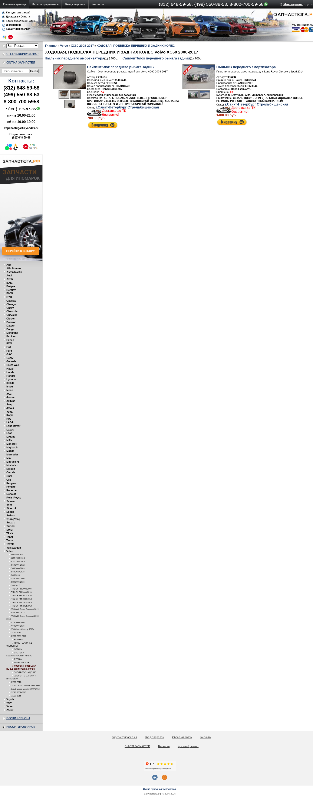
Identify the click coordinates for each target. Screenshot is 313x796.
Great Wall (12, 365)
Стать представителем (20, 20)
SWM (9, 529)
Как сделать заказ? (18, 12)
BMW (9, 293)
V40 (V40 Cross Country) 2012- (25, 609)
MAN (9, 440)
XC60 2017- (16, 682)
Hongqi (10, 375)
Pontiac (11, 486)
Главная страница (14, 4)
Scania (10, 501)
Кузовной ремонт (188, 746)
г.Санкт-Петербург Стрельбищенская (127, 107)
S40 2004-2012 (17, 565)
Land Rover (13, 426)
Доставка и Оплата (18, 16)
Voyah (10, 699)
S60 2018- (15, 575)
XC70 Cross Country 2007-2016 (25, 689)
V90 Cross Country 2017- (22, 629)
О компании (13, 24)
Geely (9, 358)
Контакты (98, 4)
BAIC (9, 282)
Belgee (10, 286)
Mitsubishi (12, 461)
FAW (9, 343)
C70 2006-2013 (18, 562)
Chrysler (11, 314)
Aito (8, 264)
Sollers (10, 515)
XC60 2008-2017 (18, 636)
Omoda (10, 472)
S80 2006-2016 (17, 582)
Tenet (9, 537)
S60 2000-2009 (17, 568)
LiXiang (10, 436)
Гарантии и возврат (18, 28)
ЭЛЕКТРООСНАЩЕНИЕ (25, 672)
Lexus (10, 429)
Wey (9, 702)
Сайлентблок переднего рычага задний (156, 58)
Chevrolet (12, 311)
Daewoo (11, 322)
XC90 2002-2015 (18, 692)
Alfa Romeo (13, 268)
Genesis (11, 361)
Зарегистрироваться (45, 4)
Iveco (9, 390)
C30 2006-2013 (18, 558)
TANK (9, 533)
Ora (8, 479)
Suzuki (10, 526)
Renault (11, 494)
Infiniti (10, 382)
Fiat (8, 347)
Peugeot (11, 483)
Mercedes (12, 454)
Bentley (11, 290)
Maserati (11, 443)
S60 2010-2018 (17, 572)
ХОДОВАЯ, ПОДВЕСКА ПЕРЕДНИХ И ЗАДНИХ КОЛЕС (136, 45)
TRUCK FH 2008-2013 (21, 592)
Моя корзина (293, 4)
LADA (10, 422)
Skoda (10, 511)
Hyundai (11, 379)
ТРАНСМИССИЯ (21, 663)
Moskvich (12, 465)
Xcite (9, 706)
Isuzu (9, 386)
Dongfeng (12, 332)
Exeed (10, 340)
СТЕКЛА (18, 659)
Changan (11, 304)
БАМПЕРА (18, 640)
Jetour (10, 408)
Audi (9, 275)
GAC (9, 354)
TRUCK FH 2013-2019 (21, 596)
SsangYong (13, 519)
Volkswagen (13, 547)
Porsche (11, 490)
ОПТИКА (18, 649)
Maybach (11, 447)
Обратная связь (182, 737)
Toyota (10, 544)
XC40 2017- (16, 633)
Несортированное (20, 726)
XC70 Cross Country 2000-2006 (25, 686)
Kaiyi (9, 415)
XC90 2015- (16, 696)
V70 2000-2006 (17, 622)
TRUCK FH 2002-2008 (21, 589)
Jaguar (10, 400)
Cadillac (11, 300)
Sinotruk (11, 508)
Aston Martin (14, 272)
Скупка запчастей (20, 62)
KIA (8, 418)
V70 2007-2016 (17, 626)
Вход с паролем (75, 4)
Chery (10, 307)
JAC (9, 393)
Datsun (10, 325)
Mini (8, 458)
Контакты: (21, 81)
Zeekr (9, 710)
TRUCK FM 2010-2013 (21, 602)
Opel (9, 476)
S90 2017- (15, 585)
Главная (51, 45)
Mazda (10, 450)
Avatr (9, 279)
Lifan (9, 433)
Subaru (10, 522)
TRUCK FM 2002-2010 (21, 599)
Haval (9, 368)
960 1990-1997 (17, 555)
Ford (9, 350)
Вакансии (164, 746)
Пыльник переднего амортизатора (74, 58)
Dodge (10, 329)
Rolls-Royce (13, 497)
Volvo (9, 551)
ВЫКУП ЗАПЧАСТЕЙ (137, 746)
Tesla (9, 540)
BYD (9, 297)
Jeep (9, 404)
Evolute (11, 336)
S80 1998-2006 (17, 579)
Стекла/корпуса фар (22, 54)
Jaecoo (10, 397)
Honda (10, 372)
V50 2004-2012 (17, 613)
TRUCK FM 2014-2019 (21, 606)
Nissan (10, 468)
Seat (9, 504)
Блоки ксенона (18, 718)
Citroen (10, 318)
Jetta (9, 411)
